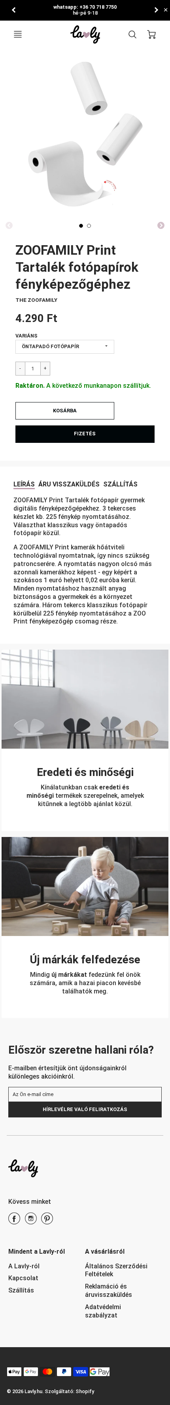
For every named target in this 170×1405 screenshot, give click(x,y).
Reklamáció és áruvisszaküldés (108, 1290)
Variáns (26, 336)
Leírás (24, 484)
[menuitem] (40, 1266)
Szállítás (120, 484)
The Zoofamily (36, 300)
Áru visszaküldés (69, 484)
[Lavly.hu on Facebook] (14, 1221)
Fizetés (85, 434)
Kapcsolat (23, 1278)
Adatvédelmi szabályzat (103, 1311)
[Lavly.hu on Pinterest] (47, 1221)
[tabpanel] (81, 226)
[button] (64, 410)
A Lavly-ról (24, 1266)
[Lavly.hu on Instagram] (31, 1221)
